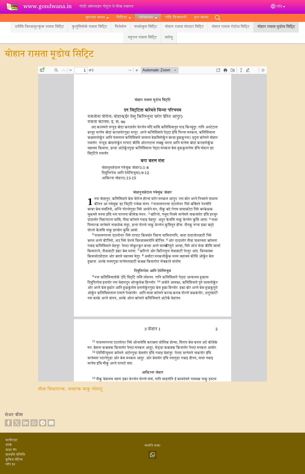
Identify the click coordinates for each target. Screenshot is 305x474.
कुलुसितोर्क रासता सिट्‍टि (89, 27)
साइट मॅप (10, 450)
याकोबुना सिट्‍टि (145, 27)
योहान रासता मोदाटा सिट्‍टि (184, 27)
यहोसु (169, 37)
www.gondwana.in (47, 6)
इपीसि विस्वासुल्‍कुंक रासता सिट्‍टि (39, 27)
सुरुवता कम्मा (95, 17)
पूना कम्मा (201, 17)
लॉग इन (10, 465)
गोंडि (279, 7)
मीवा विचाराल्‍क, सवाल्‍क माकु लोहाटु (70, 389)
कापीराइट (11, 440)
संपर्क (8, 445)
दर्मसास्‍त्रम (146, 17)
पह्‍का (218, 18)
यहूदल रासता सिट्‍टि (142, 37)
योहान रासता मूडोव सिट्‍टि (276, 27)
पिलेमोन (120, 27)
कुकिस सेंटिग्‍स (14, 460)
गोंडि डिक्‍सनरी (175, 17)
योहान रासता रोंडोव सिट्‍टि (230, 27)
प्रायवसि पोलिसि (15, 455)
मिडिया (122, 17)
